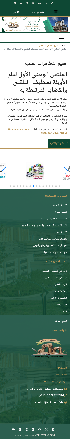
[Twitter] (46, 430)
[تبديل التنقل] (56, 11)
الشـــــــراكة (62, 305)
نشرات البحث (61, 291)
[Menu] (61, 37)
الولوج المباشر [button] (36, 12)
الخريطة (63, 368)
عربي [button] (15, 12)
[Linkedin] (33, 430)
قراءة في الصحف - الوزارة (55, 278)
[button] (59, 186)
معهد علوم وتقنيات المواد (55, 253)
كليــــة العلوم (61, 212)
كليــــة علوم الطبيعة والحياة (54, 219)
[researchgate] (20, 430)
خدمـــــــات (61, 312)
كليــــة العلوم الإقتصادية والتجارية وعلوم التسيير (44, 226)
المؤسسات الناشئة (59, 298)
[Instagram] (27, 430)
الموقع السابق (61, 321)
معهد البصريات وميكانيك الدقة (53, 239)
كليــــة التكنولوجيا (58, 205)
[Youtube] (39, 430)
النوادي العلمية (60, 285)
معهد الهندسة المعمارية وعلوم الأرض (50, 246)
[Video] (13, 430)
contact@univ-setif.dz (49, 402)
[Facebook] (53, 430)
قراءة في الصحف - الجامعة (54, 271)
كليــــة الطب (61, 232)
